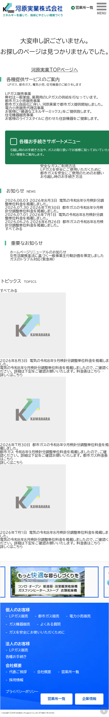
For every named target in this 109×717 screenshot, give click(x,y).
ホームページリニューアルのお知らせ (38, 252)
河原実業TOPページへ (54, 69)
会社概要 (44, 672)
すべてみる (13, 229)
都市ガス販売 (48, 616)
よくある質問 (50, 624)
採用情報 (16, 680)
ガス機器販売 (19, 624)
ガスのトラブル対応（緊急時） (32, 259)
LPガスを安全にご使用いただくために (70, 169)
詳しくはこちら (11, 375)
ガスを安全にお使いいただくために (37, 632)
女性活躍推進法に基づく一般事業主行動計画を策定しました (57, 256)
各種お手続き (16, 656)
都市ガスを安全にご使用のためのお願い (72, 173)
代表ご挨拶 (18, 672)
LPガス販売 (18, 616)
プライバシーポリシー (22, 691)
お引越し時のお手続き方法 (61, 176)
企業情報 (89, 699)
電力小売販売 (80, 616)
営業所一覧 (84, 7)
